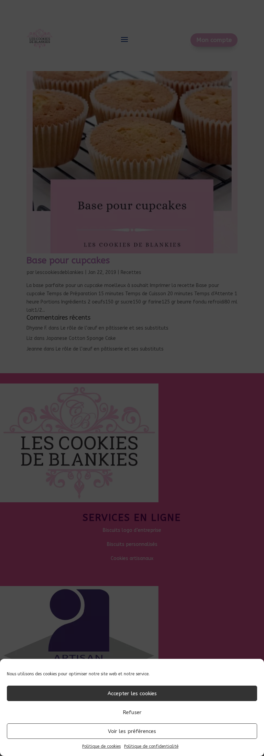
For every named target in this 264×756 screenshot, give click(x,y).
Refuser (132, 712)
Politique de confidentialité (151, 746)
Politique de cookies (101, 746)
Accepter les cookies (132, 693)
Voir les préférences (132, 731)
